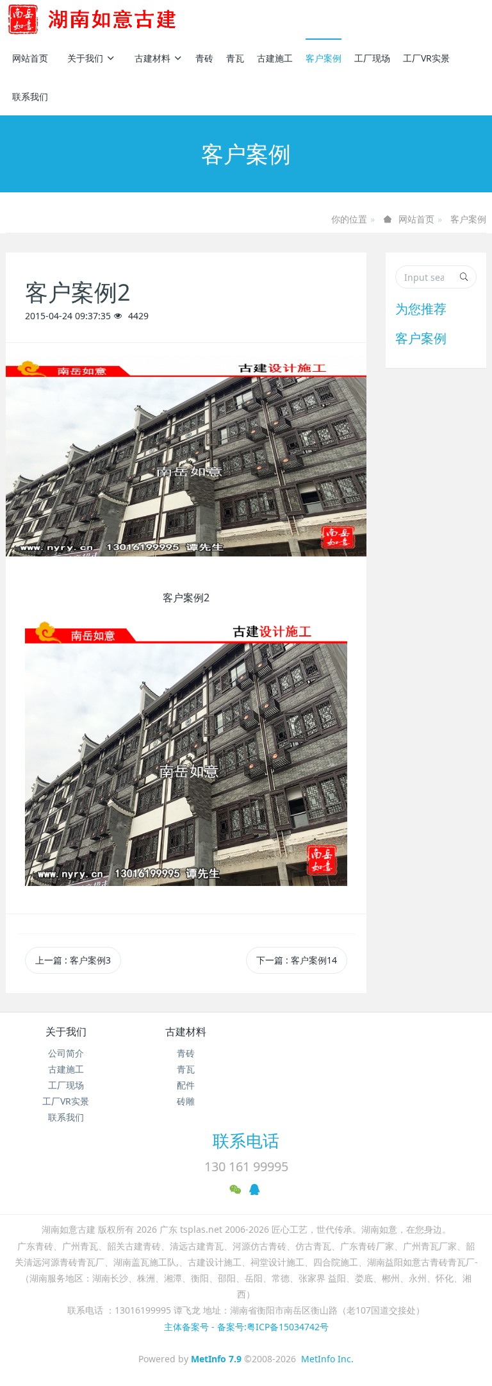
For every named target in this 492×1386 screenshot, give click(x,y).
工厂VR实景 (426, 58)
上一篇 (73, 960)
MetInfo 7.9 (216, 1359)
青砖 (204, 58)
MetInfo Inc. (327, 1359)
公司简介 (66, 1053)
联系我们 (30, 96)
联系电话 (246, 1140)
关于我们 (85, 58)
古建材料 (152, 58)
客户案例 (323, 58)
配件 (186, 1085)
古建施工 (275, 58)
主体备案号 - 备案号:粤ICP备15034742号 (246, 1327)
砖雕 (186, 1101)
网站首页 (30, 58)
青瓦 (235, 58)
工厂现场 (372, 58)
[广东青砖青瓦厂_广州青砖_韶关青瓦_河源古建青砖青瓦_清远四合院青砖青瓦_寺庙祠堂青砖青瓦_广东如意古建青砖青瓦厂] (113, 19)
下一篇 (296, 960)
